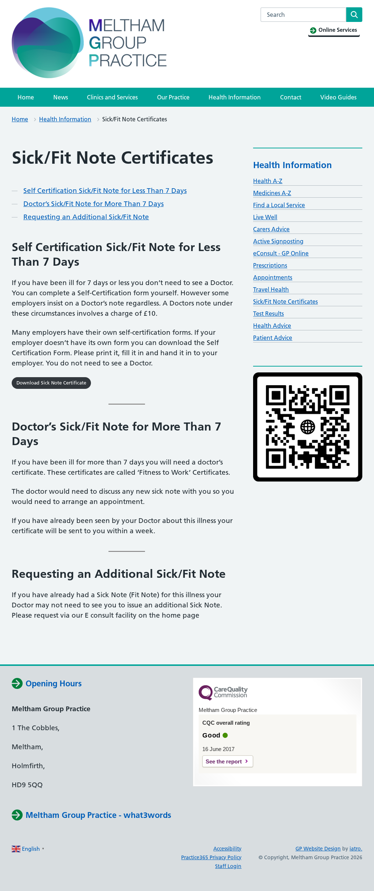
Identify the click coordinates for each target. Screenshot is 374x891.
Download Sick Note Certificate (51, 383)
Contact (290, 97)
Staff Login (228, 866)
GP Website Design (318, 848)
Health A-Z (267, 181)
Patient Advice (272, 337)
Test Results (268, 313)
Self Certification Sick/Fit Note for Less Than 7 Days (105, 190)
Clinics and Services (112, 97)
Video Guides (338, 97)
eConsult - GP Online (281, 253)
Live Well (265, 217)
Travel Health (271, 289)
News (60, 97)
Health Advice (272, 325)
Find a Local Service (279, 205)
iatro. (356, 848)
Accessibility (227, 848)
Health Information (235, 97)
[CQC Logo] (223, 699)
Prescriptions (270, 265)
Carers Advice (271, 229)
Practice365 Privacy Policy (211, 857)
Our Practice (173, 97)
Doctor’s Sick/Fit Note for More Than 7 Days (93, 204)
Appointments (272, 277)
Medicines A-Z (272, 193)
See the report (224, 761)
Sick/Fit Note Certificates (285, 301)
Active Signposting (278, 241)
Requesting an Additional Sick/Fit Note (86, 217)
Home (26, 97)
